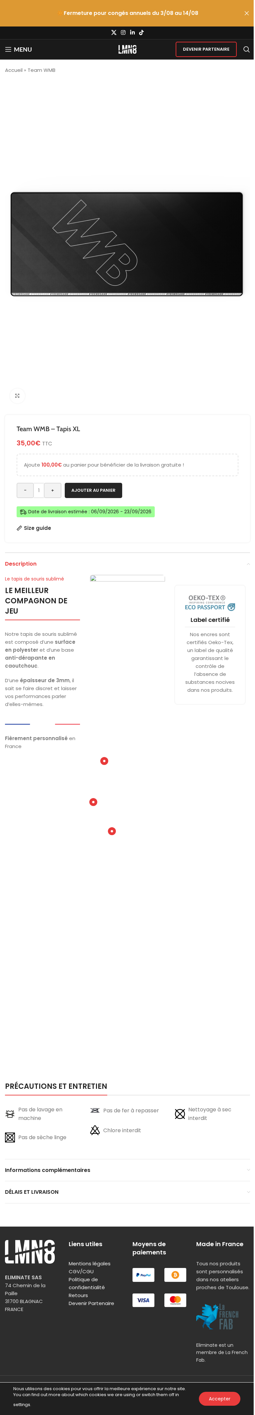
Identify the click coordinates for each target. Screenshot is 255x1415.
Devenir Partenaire (206, 49)
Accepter (219, 1398)
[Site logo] (128, 48)
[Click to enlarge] (17, 395)
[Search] (246, 49)
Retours (78, 1295)
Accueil (14, 70)
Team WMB (41, 70)
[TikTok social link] (141, 32)
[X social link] (114, 32)
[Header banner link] (127, 13)
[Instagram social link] (123, 32)
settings (21, 1404)
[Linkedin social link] (132, 32)
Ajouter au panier (93, 490)
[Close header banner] (246, 13)
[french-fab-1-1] (217, 1316)
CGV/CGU (81, 1271)
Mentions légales (90, 1263)
